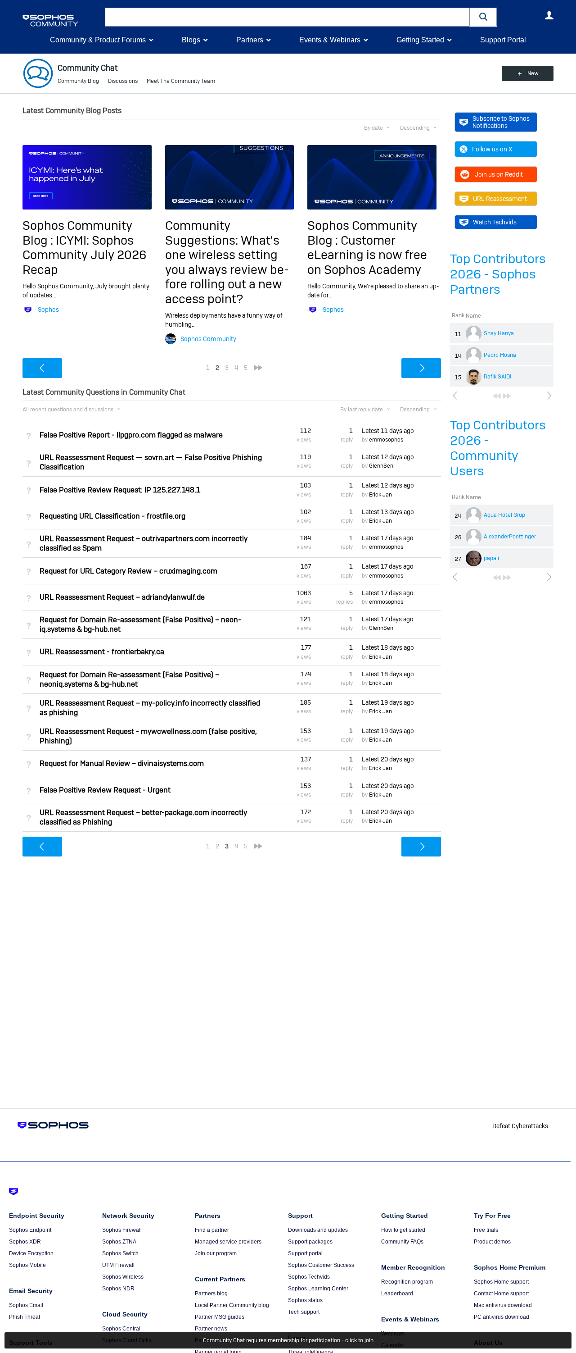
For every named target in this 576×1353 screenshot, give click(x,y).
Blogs (191, 40)
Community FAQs (402, 1242)
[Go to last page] (507, 396)
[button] (483, 17)
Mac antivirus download (503, 1305)
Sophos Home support (501, 1282)
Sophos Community (208, 339)
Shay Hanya (499, 333)
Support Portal (503, 40)
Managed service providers (228, 1242)
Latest (388, 431)
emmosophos (386, 439)
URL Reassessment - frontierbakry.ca (102, 651)
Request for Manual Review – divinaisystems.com (122, 763)
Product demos (492, 1242)
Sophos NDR (118, 1288)
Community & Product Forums (98, 40)
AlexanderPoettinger (510, 536)
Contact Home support (501, 1293)
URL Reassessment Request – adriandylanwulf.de (122, 597)
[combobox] (287, 17)
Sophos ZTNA (119, 1242)
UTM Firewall (118, 1265)
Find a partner (212, 1230)
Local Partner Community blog (232, 1305)
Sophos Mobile (27, 1265)
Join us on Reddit (499, 174)
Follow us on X (492, 149)
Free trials (486, 1230)
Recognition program (407, 1282)
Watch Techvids (495, 222)
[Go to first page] (496, 396)
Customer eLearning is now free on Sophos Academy (367, 255)
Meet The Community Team (181, 81)
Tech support (304, 1312)
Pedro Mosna (500, 355)
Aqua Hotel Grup (504, 515)
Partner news (211, 1329)
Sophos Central (121, 1329)
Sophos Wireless (123, 1277)
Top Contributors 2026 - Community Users (498, 448)
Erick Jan (380, 494)
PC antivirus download (501, 1317)
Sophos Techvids (309, 1277)
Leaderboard (397, 1293)
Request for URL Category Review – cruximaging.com (128, 571)
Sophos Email (26, 1305)
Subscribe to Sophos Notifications (501, 122)
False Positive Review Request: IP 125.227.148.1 (120, 490)
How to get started (403, 1230)
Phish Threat (24, 1317)
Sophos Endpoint (30, 1230)
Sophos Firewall (122, 1230)
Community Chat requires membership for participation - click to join (288, 1340)
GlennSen (381, 465)
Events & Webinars (329, 40)
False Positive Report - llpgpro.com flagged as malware (131, 435)
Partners (249, 40)
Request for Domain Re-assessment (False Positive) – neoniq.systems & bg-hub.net (129, 679)
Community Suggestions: (203, 233)
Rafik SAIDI (497, 376)
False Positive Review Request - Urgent (105, 790)
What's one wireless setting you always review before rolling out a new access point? (227, 269)
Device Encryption (31, 1253)
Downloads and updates (318, 1230)
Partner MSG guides (219, 1317)
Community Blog (78, 81)
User (549, 15)
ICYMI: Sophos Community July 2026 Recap (84, 255)
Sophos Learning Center (318, 1288)
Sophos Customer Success (321, 1265)
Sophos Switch (120, 1253)
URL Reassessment (500, 199)
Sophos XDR (25, 1242)
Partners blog (211, 1293)
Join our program (216, 1253)
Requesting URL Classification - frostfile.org (112, 516)
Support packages (310, 1242)
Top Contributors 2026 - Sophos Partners (498, 274)
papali (491, 558)
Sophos (48, 309)
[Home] (61, 20)
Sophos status (305, 1300)
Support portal (305, 1253)
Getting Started (420, 40)
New (533, 73)
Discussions (123, 81)
